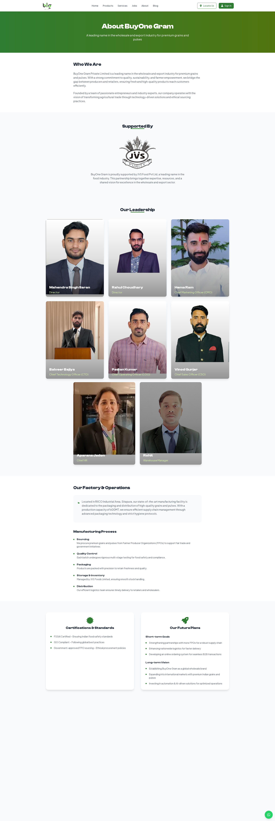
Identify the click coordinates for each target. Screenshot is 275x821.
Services (122, 5)
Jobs (134, 5)
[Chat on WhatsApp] (269, 815)
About (145, 5)
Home (95, 5)
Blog (155, 5)
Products (108, 5)
